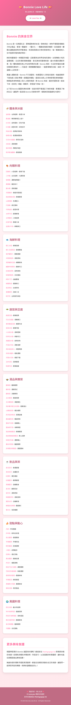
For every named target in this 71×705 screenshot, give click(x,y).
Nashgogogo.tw (49, 651)
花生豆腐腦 (9, 320)
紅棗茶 (8, 476)
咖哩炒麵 (9, 135)
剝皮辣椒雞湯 (10, 432)
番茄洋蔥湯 (9, 444)
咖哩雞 (8, 180)
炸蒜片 (8, 563)
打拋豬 (8, 205)
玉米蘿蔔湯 (9, 402)
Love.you (31, 694)
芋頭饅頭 (9, 542)
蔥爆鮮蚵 (9, 292)
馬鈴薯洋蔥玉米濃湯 (12, 406)
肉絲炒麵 (9, 131)
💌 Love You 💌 (35, 18)
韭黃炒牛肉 (9, 226)
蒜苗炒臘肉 (9, 353)
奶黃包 (8, 554)
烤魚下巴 (9, 279)
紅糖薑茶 (9, 480)
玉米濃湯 (9, 398)
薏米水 (8, 510)
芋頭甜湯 (9, 580)
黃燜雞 (8, 184)
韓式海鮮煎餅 (10, 620)
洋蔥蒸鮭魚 (9, 258)
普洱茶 (8, 489)
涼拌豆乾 (9, 362)
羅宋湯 (8, 389)
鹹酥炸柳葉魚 (10, 267)
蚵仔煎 (8, 296)
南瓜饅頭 (9, 537)
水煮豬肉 (9, 218)
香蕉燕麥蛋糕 (10, 575)
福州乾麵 (9, 148)
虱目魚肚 (9, 288)
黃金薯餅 (9, 559)
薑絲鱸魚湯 (9, 419)
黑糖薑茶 (9, 485)
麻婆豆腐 (9, 315)
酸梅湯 (8, 394)
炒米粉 (8, 123)
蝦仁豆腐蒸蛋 (10, 250)
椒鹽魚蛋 (9, 284)
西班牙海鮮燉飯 (11, 616)
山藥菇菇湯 (9, 411)
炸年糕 (8, 533)
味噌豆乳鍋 (9, 440)
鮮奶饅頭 (9, 546)
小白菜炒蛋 (9, 332)
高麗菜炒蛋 (9, 341)
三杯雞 (8, 176)
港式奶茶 (9, 472)
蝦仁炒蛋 (9, 246)
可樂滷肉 (9, 209)
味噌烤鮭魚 (9, 275)
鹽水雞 (8, 188)
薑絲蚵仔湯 (9, 427)
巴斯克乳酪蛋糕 (11, 571)
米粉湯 (8, 144)
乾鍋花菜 (9, 366)
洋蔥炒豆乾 (9, 358)
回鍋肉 (8, 172)
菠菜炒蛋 (9, 328)
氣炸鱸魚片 (9, 254)
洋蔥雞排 (9, 193)
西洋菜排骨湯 (10, 415)
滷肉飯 (8, 114)
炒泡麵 (8, 127)
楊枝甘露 (9, 588)
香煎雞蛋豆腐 (10, 324)
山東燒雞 (9, 201)
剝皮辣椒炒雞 (10, 197)
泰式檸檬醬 (9, 624)
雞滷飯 (8, 119)
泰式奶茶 (9, 468)
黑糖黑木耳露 (10, 584)
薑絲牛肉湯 (9, 423)
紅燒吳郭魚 (9, 271)
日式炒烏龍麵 (10, 140)
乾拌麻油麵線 (10, 152)
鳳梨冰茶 (9, 501)
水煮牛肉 (9, 214)
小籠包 (8, 550)
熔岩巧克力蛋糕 (11, 567)
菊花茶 (8, 493)
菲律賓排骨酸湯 (11, 448)
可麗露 (8, 628)
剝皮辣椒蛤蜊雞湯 (12, 436)
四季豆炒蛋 (9, 336)
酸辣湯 (8, 385)
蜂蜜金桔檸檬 (10, 506)
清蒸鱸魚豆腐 (10, 262)
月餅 (7, 529)
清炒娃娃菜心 (10, 349)
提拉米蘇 (9, 607)
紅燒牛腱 (9, 222)
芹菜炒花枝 (9, 345)
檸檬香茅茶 (9, 497)
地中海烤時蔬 (10, 612)
